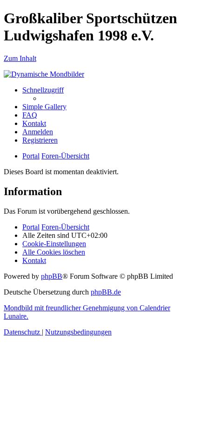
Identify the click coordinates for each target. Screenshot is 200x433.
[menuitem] (44, 107)
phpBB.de (106, 292)
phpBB (51, 276)
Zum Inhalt (20, 58)
